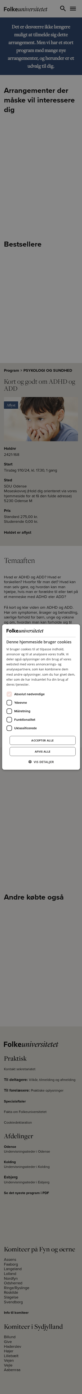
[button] (41, 761)
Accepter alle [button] (42, 740)
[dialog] (41, 697)
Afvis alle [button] (43, 751)
